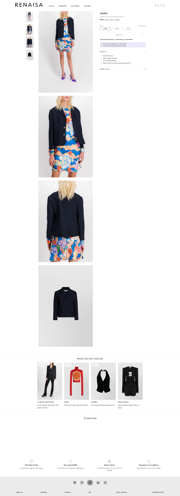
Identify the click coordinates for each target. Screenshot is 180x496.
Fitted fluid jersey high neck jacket (76, 405)
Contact (67, 492)
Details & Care (104, 69)
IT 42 (128, 29)
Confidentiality (158, 492)
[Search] (161, 5)
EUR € (147, 5)
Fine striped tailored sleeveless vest (103, 405)
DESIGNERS (62, 6)
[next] (173, 385)
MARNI (104, 13)
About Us (19, 492)
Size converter (142, 25)
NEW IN (51, 6)
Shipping (43, 492)
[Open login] (158, 5)
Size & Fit (103, 51)
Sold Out (119, 34)
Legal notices (121, 492)
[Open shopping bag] (164, 5)
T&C (89, 492)
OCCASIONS (75, 6)
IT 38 (105, 29)
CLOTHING (87, 6)
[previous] (6, 385)
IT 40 (117, 29)
